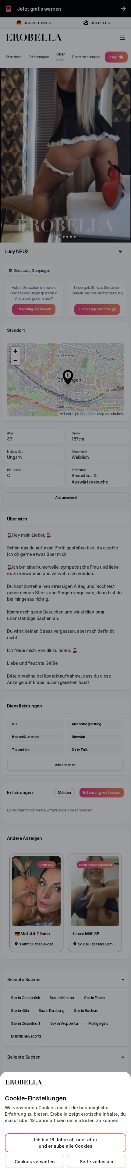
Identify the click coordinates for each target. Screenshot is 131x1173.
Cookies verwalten (35, 1161)
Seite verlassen (96, 1161)
